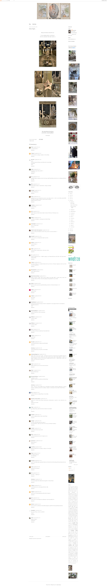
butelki (69, 494)
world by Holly (71, 363)
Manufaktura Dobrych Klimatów (72, 447)
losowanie (74, 520)
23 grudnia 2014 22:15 (36, 211)
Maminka (32, 190)
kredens (76, 515)
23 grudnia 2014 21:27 (37, 153)
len (70, 520)
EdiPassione (33, 316)
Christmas (76, 495)
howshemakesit (33, 223)
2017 (70, 195)
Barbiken (32, 217)
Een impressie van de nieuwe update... (75, 422)
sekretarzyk (69, 543)
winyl (70, 559)
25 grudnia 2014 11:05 (36, 392)
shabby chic (71, 545)
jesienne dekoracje (74, 511)
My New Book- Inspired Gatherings (75, 416)
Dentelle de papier (71, 374)
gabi (31, 497)
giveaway (73, 507)
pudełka (69, 540)
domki (71, 499)
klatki (70, 514)
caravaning (69, 495)
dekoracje (74, 498)
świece (76, 548)
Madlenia (32, 242)
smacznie (72, 546)
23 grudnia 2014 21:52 (37, 190)
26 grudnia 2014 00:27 (38, 446)
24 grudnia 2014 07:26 (37, 295)
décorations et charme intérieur (35, 398)
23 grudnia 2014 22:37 (39, 223)
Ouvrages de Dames (72, 374)
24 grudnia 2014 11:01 (36, 329)
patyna (77, 533)
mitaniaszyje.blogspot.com (35, 354)
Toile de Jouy (70, 551)
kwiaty (69, 518)
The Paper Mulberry (72, 426)
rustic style (71, 541)
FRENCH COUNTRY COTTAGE (72, 414)
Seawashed (32, 236)
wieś (73, 558)
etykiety (69, 501)
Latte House (33, 446)
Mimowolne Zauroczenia (73, 377)
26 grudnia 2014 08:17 (36, 453)
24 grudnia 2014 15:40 (38, 348)
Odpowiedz (32, 150)
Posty (70, 468)
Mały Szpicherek (33, 269)
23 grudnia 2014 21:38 (36, 176)
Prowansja (76, 536)
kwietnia (72, 221)
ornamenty (76, 529)
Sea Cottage (71, 347)
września (72, 213)
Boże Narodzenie (71, 492)
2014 (70, 200)
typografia (71, 553)
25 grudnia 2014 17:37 (37, 414)
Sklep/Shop (34, 24)
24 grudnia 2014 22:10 (42, 354)
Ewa (31, 176)
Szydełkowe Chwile (72, 334)
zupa (71, 563)
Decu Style (32, 341)
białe (69, 491)
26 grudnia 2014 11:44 (38, 460)
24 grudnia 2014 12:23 (38, 341)
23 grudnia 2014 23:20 (36, 248)
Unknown (32, 153)
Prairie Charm (71, 312)
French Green (74, 505)
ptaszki (75, 539)
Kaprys (32, 453)
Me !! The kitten (71, 360)
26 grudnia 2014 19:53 (35, 473)
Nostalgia (32, 420)
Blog (30, 24)
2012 (70, 230)
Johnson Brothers (74, 512)
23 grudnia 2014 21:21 (36, 147)
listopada (72, 209)
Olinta (32, 147)
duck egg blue (76, 499)
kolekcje (73, 514)
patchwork (73, 533)
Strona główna (48, 536)
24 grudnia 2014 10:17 (38, 316)
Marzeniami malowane (34, 376)
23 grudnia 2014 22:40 (45, 230)
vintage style (72, 554)
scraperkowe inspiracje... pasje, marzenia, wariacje (73, 407)
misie (73, 525)
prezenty (75, 535)
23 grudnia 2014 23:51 (37, 262)
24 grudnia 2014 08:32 (39, 302)
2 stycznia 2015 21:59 (36, 517)
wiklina (77, 558)
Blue (31, 392)
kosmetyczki (70, 515)
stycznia (72, 226)
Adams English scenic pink (72, 487)
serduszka (74, 543)
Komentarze (71, 470)
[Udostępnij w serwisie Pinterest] (42, 139)
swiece (75, 547)
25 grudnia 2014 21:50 (37, 428)
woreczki (74, 560)
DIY (69, 499)
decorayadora (33, 510)
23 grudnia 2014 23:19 (37, 242)
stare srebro (76, 546)
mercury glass (70, 524)
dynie (70, 500)
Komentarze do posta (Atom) (37, 538)
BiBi (31, 184)
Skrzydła (74, 265)
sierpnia (72, 214)
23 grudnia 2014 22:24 (37, 217)
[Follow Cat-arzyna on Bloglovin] (72, 48)
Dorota (32, 196)
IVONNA (32, 414)
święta (33, 140)
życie (74, 563)
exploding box (74, 501)
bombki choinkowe (73, 491)
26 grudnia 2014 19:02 (36, 466)
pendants (71, 534)
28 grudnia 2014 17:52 (37, 485)
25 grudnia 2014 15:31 (36, 407)
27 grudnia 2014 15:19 (38, 479)
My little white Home (72, 321)
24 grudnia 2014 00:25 (39, 269)
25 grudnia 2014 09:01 (41, 376)
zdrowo (69, 563)
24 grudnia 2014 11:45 (37, 335)
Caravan (75, 494)
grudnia (72, 201)
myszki (72, 528)
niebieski (75, 528)
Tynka (32, 407)
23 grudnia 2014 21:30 (37, 159)
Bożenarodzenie (70, 493)
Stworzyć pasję (71, 390)
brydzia (32, 169)
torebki (75, 551)
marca (72, 223)
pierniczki (75, 534)
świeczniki (69, 550)
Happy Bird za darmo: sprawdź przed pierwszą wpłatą (72, 335)
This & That (75, 288)
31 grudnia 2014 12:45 (36, 497)
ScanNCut (69, 542)
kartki (77, 513)
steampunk (71, 547)
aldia (31, 211)
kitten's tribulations (72, 359)
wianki (74, 557)
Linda (32, 466)
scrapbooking (74, 542)
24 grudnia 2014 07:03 (37, 289)
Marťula (32, 504)
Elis (31, 473)
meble (73, 523)
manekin (75, 521)
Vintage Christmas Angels (74, 284)
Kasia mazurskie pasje (34, 310)
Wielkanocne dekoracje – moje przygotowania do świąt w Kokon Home (73, 342)
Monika (32, 289)
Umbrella (32, 428)
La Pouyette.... (71, 440)
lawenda (76, 519)
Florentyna (32, 460)
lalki (75, 518)
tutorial (76, 552)
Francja (70, 505)
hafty (71, 508)
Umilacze (74, 274)
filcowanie (76, 502)
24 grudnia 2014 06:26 (37, 283)
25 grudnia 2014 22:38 (36, 434)
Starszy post (64, 536)
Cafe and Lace (33, 440)
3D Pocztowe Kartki (73, 486)
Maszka (32, 283)
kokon (70, 339)
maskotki (69, 523)
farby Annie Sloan (70, 502)
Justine (32, 517)
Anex (32, 329)
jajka (70, 511)
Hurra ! (74, 279)
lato (72, 519)
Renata (32, 370)
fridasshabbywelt (33, 302)
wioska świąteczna (74, 559)
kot (73, 515)
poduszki (70, 535)
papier (69, 533)
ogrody (72, 529)
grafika (76, 507)
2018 (70, 193)
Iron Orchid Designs (75, 509)
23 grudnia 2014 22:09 (38, 205)
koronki (77, 514)
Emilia (32, 248)
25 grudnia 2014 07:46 (37, 370)
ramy (72, 540)
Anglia (69, 488)
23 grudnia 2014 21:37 (37, 169)
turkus (69, 552)
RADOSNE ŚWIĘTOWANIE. (75, 392)
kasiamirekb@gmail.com (71, 39)
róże (77, 540)
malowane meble (70, 521)
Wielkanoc (70, 558)
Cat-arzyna (74, 30)
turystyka (73, 552)
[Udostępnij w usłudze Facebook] (41, 139)
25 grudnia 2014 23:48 (38, 440)
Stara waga (74, 454)
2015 (70, 198)
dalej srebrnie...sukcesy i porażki (75, 436)
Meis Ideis (32, 159)
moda (75, 525)
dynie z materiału (74, 500)
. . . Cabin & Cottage (72, 383)
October (74, 384)
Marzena (32, 335)
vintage (76, 553)
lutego (72, 225)
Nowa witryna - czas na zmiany (75, 402)
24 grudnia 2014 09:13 (41, 310)
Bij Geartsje (71, 420)
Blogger (60, 584)
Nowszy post (31, 536)
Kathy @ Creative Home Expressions (36, 230)
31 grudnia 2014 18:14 (37, 504)
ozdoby (72, 530)
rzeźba (75, 541)
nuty (69, 529)
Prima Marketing (70, 536)
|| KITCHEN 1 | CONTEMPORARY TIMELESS (73, 429)
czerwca (72, 218)
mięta (70, 525)
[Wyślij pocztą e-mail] (39, 139)
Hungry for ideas (71, 454)
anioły (73, 488)
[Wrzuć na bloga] (40, 139)
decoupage (69, 498)
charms (73, 495)
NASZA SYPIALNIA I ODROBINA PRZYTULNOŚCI (72, 409)
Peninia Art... (71, 367)
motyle (69, 528)
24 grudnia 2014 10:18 (38, 323)
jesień (69, 512)
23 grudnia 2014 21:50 (36, 184)
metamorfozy (75, 524)
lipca (71, 216)
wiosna (69, 560)
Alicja (32, 434)
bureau (75, 493)
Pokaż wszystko (76, 464)
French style (70, 506)
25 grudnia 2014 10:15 (38, 385)
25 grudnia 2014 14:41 (43, 398)
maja (71, 220)
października (73, 211)
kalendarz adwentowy (71, 513)
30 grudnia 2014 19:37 (37, 491)
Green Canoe (71, 396)
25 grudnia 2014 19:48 (37, 420)
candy (72, 494)
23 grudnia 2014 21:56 (36, 196)
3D (68, 486)
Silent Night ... (72, 203)
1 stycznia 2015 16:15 (38, 510)
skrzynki (69, 546)
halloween (75, 508)
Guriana (70, 434)
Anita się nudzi (71, 460)
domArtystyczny (71, 327)
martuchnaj (32, 205)
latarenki (69, 519)
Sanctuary (70, 353)
